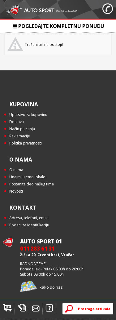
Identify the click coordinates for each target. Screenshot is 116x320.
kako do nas (51, 287)
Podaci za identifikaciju (29, 225)
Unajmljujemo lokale (27, 177)
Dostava (16, 121)
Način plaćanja (22, 128)
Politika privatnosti (25, 143)
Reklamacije (19, 136)
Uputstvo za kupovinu (28, 114)
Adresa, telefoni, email (29, 217)
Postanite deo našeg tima (31, 184)
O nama (16, 169)
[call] (107, 9)
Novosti (16, 191)
